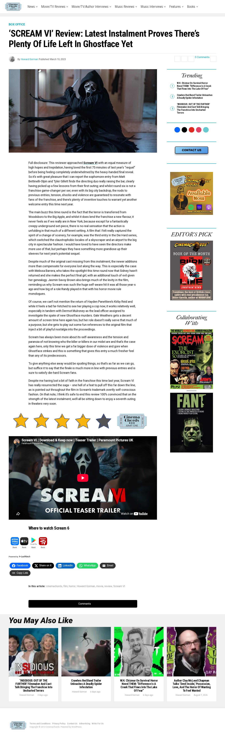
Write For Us (98, 723)
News (31, 7)
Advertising (84, 723)
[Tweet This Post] (184, 59)
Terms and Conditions (40, 723)
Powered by (14, 557)
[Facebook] (177, 130)
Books (191, 7)
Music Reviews (124, 7)
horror (72, 586)
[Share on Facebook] (178, 59)
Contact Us (72, 723)
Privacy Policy (58, 723)
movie (99, 586)
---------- (192, 390)
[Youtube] (191, 130)
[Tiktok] (206, 130)
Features (175, 7)
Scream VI (90, 163)
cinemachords (54, 586)
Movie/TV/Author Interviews (90, 7)
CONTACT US (191, 150)
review (108, 586)
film (65, 586)
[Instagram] (198, 130)
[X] (184, 130)
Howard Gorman (29, 59)
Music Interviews (152, 7)
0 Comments (202, 57)
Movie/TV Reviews (53, 7)
